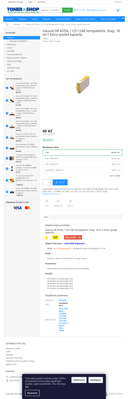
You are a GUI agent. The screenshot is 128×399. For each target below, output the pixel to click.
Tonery (10, 48)
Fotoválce (11, 51)
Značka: (52, 41)
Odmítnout (79, 380)
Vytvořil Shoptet (115, 393)
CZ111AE (62, 318)
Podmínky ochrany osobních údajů (20, 361)
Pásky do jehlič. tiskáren (17, 58)
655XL (61, 330)
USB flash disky (13, 68)
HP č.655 (62, 323)
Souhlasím (95, 380)
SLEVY (30, 2)
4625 (61, 308)
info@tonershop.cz (17, 377)
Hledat (67, 10)
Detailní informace (50, 194)
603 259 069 (15, 380)
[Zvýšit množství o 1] (51, 180)
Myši (9, 64)
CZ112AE (62, 321)
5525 (66, 308)
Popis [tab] (46, 217)
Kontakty (42, 2)
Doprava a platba (15, 2)
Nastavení (32, 393)
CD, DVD (10, 71)
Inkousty (10, 37)
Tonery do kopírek (14, 54)
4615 (61, 328)
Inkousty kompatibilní (19, 41)
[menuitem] (9, 19)
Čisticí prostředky (14, 61)
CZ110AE (62, 316)
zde (26, 386)
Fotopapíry (11, 44)
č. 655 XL (64, 324)
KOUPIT (62, 182)
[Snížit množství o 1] (51, 183)
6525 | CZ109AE (62, 312)
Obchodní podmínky (14, 358)
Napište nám (11, 364)
